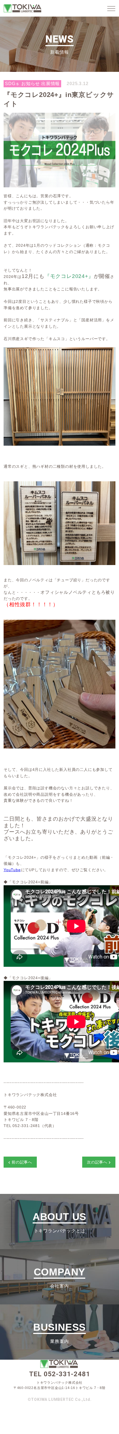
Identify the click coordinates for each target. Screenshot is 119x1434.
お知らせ (30, 83)
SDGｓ (12, 83)
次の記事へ (97, 1162)
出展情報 (50, 83)
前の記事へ (22, 1162)
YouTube (12, 870)
